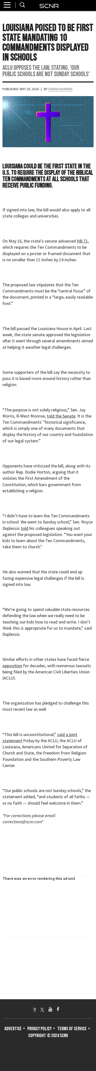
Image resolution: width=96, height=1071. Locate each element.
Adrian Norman (60, 89)
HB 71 (82, 241)
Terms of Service (72, 1029)
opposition (12, 665)
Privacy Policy (39, 1029)
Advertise (13, 1029)
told (24, 528)
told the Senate (61, 416)
